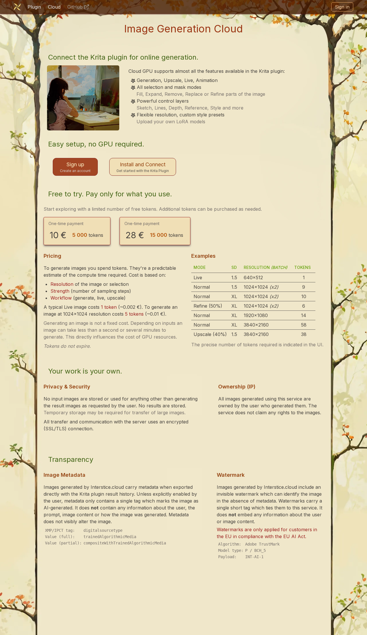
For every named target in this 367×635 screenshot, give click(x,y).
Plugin (34, 7)
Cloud (54, 7)
